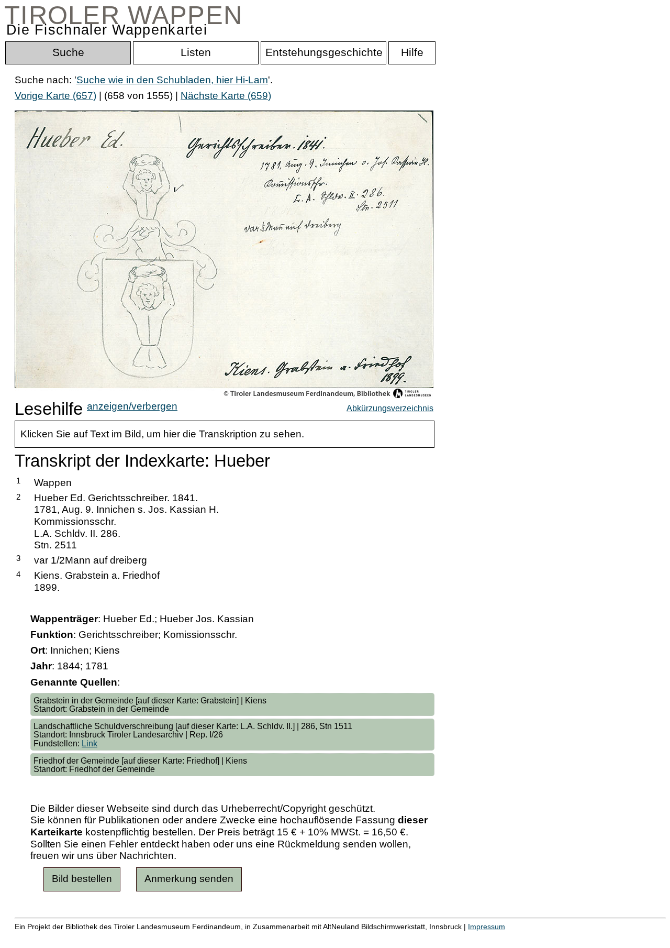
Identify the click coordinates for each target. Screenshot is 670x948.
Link (89, 743)
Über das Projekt (454, 937)
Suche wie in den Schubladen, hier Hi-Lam (172, 79)
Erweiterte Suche (53, 937)
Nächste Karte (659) (226, 95)
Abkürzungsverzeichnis (390, 408)
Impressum (486, 926)
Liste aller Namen (280, 937)
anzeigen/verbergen (132, 406)
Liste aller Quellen (368, 937)
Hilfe (509, 937)
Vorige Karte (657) (55, 95)
